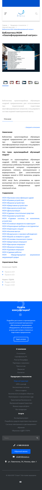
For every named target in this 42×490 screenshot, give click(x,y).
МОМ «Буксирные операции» (13, 244)
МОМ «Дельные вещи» (11, 211)
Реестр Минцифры (21, 360)
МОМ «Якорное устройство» (13, 203)
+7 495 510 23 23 (23, 445)
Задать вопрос (21, 339)
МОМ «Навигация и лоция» (13, 229)
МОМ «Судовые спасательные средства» (18, 213)
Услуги (21, 414)
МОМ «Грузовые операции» (13, 250)
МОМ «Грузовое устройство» (13, 216)
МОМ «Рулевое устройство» (13, 200)
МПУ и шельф (21, 384)
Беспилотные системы (21, 387)
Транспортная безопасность (21, 400)
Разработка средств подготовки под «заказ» (21, 421)
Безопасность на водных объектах (21, 394)
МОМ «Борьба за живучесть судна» (16, 237)
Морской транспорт (21, 381)
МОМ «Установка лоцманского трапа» (17, 239)
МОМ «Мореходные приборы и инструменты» (20, 226)
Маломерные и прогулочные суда (21, 397)
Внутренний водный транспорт (21, 403)
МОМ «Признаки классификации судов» (18, 198)
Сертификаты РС (21, 357)
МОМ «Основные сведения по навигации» (18, 224)
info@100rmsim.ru (22, 457)
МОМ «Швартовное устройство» (15, 205)
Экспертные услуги (21, 418)
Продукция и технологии (21, 376)
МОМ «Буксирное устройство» (14, 208)
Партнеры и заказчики (21, 363)
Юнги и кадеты (21, 390)
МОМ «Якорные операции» (13, 247)
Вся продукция (21, 409)
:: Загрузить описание (32, 127)
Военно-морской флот (21, 406)
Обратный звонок (21, 451)
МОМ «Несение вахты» (11, 231)
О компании (21, 349)
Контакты (21, 372)
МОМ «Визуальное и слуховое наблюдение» (19, 234)
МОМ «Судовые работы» (12, 252)
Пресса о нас (21, 366)
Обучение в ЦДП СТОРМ (21, 431)
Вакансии (21, 369)
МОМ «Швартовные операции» (14, 242)
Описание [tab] (7, 119)
